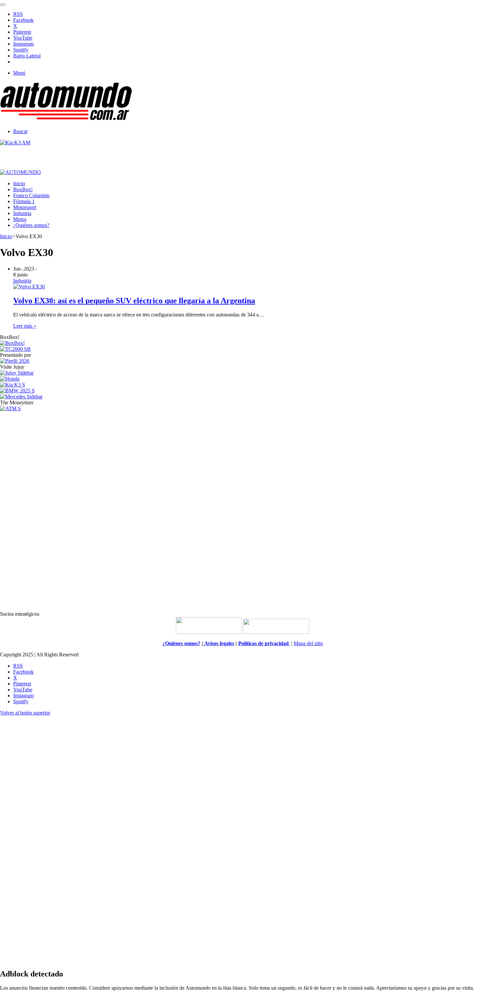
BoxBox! (23, 189)
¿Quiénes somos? (31, 225)
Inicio (19, 183)
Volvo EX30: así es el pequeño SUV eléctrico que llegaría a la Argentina (134, 300)
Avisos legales (218, 643)
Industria (22, 213)
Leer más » (24, 326)
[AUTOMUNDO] (66, 120)
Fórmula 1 (24, 201)
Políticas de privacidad (264, 643)
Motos (19, 219)
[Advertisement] (242, 511)
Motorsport (24, 207)
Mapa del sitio (308, 643)
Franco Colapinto (31, 195)
